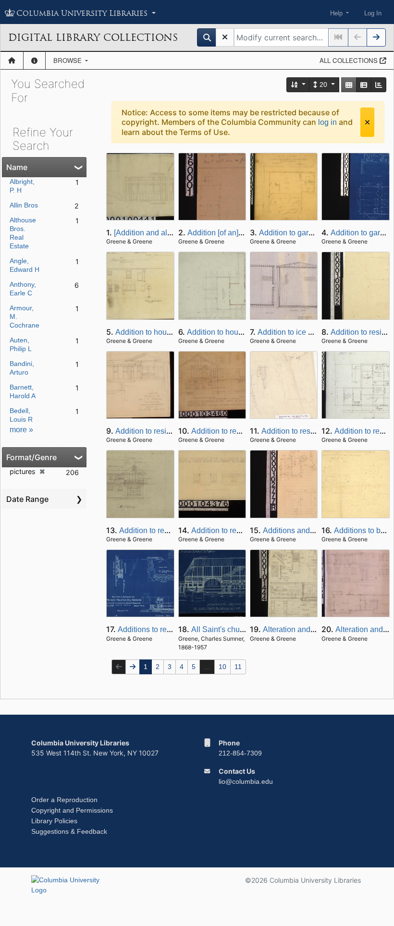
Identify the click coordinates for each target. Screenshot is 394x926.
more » (21, 430)
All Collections (350, 60)
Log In (373, 13)
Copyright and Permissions (72, 810)
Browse (68, 60)
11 (238, 666)
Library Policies (54, 821)
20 (323, 84)
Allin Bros (24, 205)
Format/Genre (31, 457)
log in (327, 122)
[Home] (11, 60)
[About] (34, 60)
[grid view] (349, 84)
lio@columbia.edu (246, 781)
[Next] (376, 37)
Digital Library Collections (93, 37)
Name (16, 167)
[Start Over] (225, 37)
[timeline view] (378, 84)
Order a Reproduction (64, 800)
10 (222, 666)
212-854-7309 (240, 753)
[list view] (363, 84)
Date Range (27, 499)
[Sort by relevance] (298, 84)
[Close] (367, 122)
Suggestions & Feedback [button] (69, 831)
